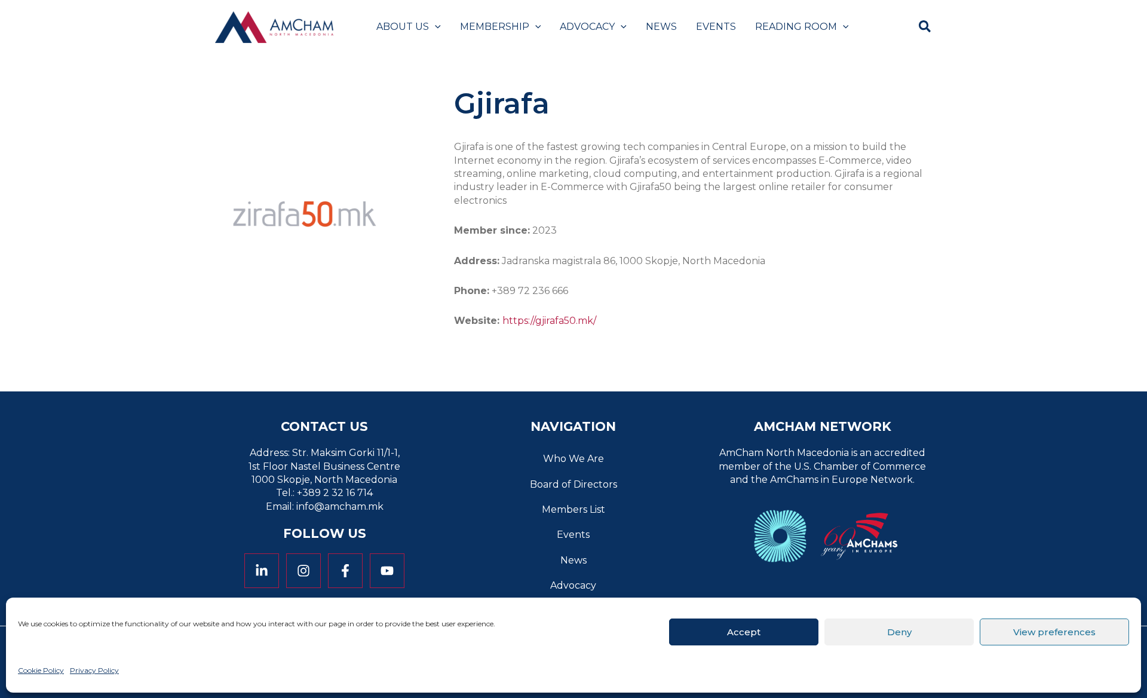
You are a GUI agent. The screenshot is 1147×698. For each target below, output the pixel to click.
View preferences (1054, 631)
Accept (743, 631)
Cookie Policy (41, 670)
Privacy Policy (94, 670)
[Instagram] (303, 570)
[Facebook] (345, 570)
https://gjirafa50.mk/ (549, 320)
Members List (573, 509)
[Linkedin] (261, 570)
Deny (899, 631)
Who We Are (573, 458)
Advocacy (573, 585)
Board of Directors (573, 484)
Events (573, 534)
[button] (435, 27)
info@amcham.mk (340, 506)
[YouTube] (387, 570)
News (573, 560)
